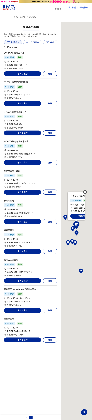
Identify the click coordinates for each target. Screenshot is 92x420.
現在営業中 (50, 42)
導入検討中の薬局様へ (78, 7)
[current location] (84, 412)
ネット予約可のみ (32, 42)
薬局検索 (58, 9)
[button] (30, 60)
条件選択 (14, 42)
